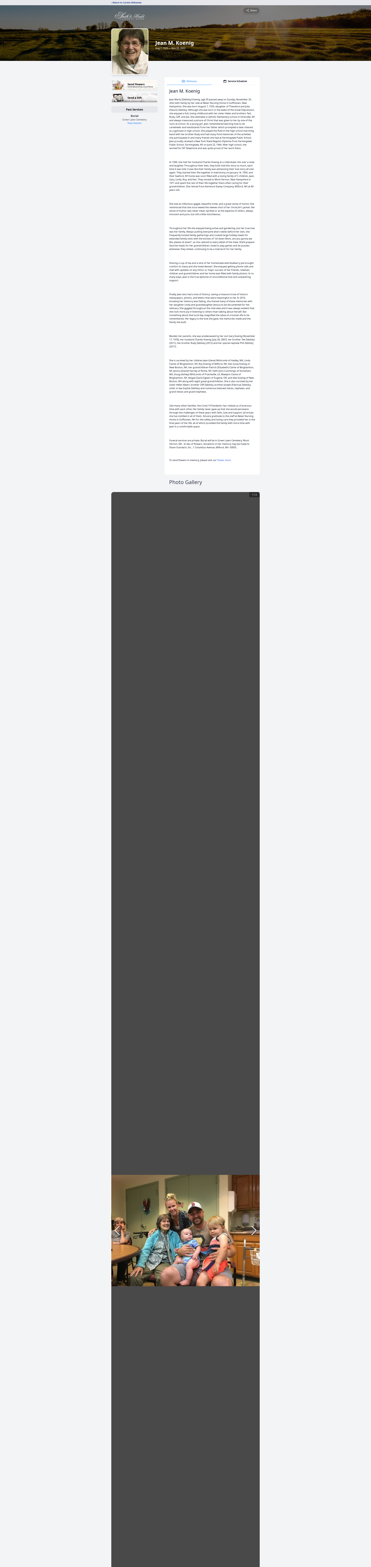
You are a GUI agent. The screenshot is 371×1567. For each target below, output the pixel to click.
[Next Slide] (254, 1230)
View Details (134, 123)
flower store (224, 460)
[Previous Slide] (117, 1230)
